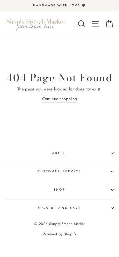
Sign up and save (59, 208)
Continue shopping (59, 99)
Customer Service (59, 171)
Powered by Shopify (59, 234)
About (59, 153)
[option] (59, 5)
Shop (59, 189)
